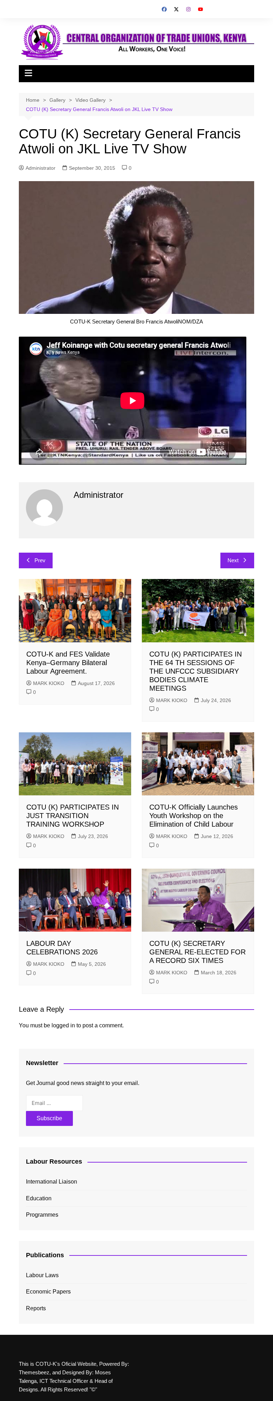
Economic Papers (48, 1292)
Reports (36, 1308)
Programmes (42, 1215)
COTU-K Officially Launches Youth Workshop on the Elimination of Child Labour (193, 815)
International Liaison (51, 1182)
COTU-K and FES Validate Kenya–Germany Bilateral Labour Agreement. (68, 662)
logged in (63, 1025)
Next (233, 560)
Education (39, 1198)
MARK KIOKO (48, 683)
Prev (40, 560)
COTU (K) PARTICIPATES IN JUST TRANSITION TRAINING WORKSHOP (72, 815)
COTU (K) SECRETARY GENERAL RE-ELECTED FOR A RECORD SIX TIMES (197, 951)
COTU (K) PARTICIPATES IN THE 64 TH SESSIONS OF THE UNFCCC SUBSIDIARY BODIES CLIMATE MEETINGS (195, 671)
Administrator (40, 168)
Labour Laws (42, 1275)
